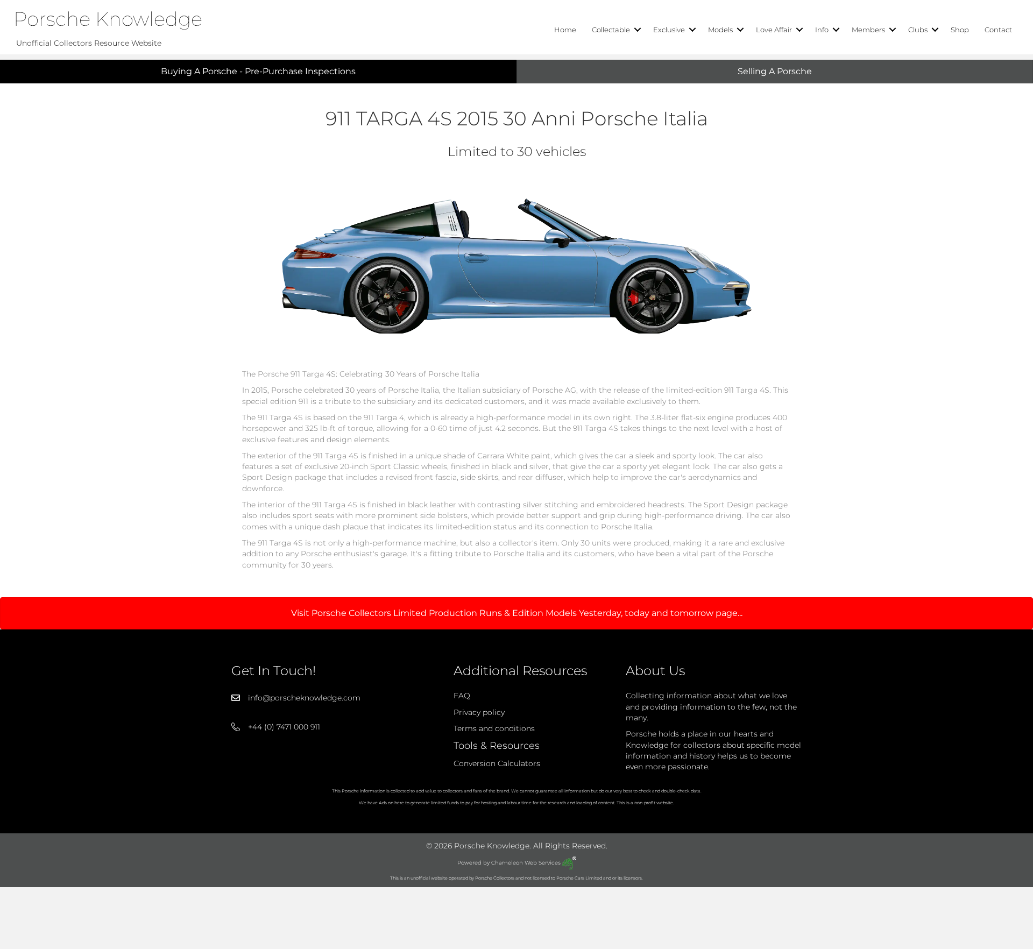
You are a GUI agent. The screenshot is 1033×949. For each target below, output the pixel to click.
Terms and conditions (494, 728)
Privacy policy (479, 712)
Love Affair (774, 29)
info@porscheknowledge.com (304, 698)
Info (822, 29)
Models (720, 29)
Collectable (611, 29)
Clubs (918, 29)
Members (868, 29)
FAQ (462, 695)
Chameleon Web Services (526, 862)
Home (565, 29)
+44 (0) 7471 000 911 (284, 727)
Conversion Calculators (497, 763)
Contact (998, 29)
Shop (960, 29)
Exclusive (669, 29)
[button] (637, 30)
